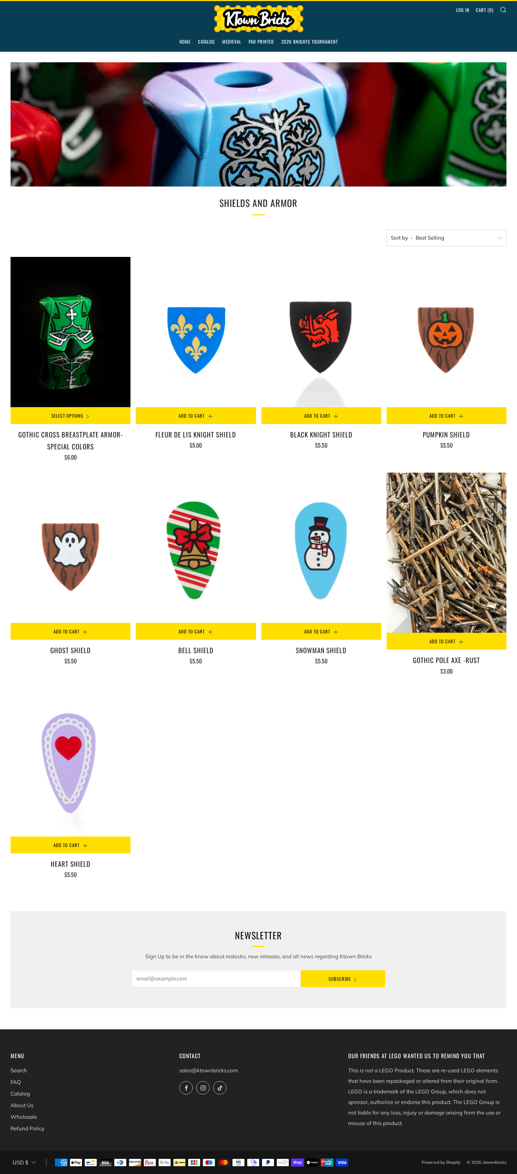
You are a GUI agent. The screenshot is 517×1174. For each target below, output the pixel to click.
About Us (22, 1105)
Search (19, 1070)
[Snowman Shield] (321, 548)
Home (185, 41)
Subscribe (339, 978)
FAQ (16, 1082)
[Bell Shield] (196, 548)
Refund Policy (27, 1128)
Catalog (206, 41)
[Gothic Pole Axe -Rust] (446, 553)
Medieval (231, 41)
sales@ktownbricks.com (208, 1070)
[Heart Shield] (70, 762)
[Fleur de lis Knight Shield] (196, 332)
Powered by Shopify (441, 1162)
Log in (463, 9)
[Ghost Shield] (70, 548)
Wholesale (24, 1116)
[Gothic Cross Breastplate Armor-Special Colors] (70, 332)
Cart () (484, 9)
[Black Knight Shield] (321, 332)
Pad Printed (261, 41)
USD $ (20, 1163)
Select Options (67, 415)
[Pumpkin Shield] (446, 332)
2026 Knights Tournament (309, 41)
